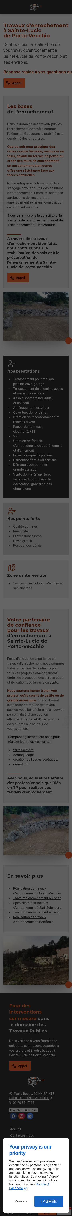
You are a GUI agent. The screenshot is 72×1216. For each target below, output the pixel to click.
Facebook (16, 1188)
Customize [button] (21, 1201)
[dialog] (36, 1175)
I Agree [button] (49, 1201)
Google (41, 1184)
